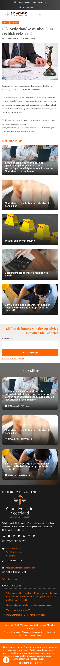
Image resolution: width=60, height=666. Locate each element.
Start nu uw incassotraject (21, 491)
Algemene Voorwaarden (33, 632)
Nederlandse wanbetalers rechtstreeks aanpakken (29, 605)
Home (6, 22)
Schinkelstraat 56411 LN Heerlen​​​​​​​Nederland (14, 552)
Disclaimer (51, 632)
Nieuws (14, 22)
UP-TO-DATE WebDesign (30, 635)
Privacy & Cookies (11, 632)
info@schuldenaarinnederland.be (20, 567)
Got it (38, 663)
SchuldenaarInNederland (10, 97)
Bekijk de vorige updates (13, 358)
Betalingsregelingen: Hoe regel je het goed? (26, 614)
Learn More (25, 663)
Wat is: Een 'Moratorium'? (18, 610)
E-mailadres (7, 338)
